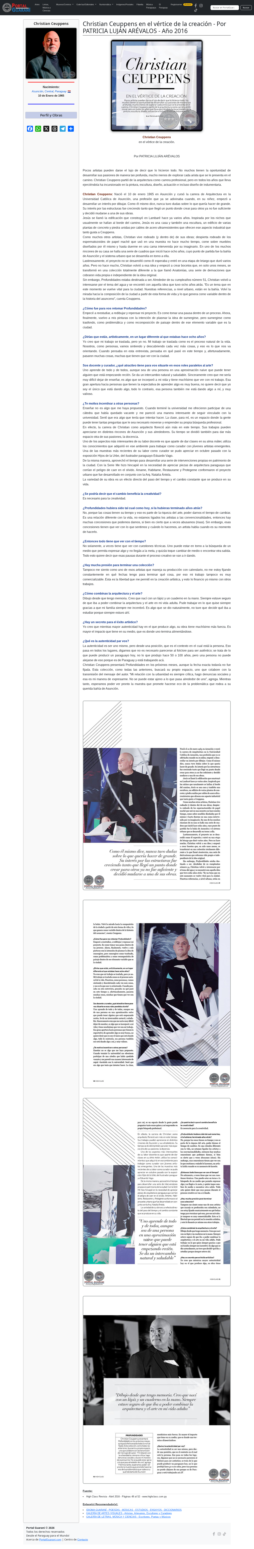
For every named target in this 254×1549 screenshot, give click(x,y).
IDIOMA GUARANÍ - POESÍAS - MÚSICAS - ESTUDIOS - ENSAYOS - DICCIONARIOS (134, 1510)
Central (49, 91)
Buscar (246, 7)
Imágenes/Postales (125, 4)
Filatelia (139, 4)
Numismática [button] (105, 4)
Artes (37, 4)
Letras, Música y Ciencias (47, 7)
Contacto (82, 1539)
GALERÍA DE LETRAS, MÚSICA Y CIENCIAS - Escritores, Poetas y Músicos (128, 1516)
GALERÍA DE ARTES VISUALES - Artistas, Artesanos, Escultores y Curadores (129, 1513)
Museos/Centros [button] (64, 4)
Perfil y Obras (51, 115)
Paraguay (61, 91)
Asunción (37, 91)
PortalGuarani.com (50, 1539)
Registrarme (181, 4)
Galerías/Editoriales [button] (85, 4)
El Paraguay (163, 6)
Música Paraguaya (151, 6)
